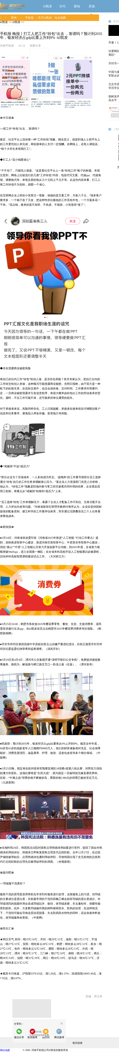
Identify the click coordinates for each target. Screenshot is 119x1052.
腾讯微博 (59, 1037)
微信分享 (20, 1035)
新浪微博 (32, 1037)
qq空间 (46, 1037)
